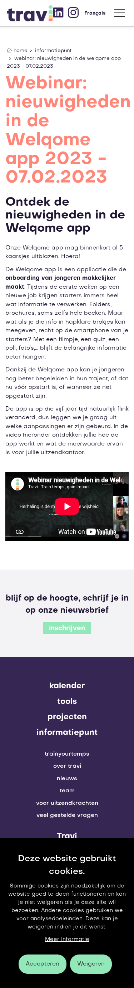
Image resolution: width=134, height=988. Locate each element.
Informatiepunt (67, 733)
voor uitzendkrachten (67, 803)
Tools (67, 702)
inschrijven (67, 629)
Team (67, 791)
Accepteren (42, 964)
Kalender (67, 686)
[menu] (119, 15)
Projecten (67, 717)
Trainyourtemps (67, 754)
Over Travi (67, 766)
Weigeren (91, 964)
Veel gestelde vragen (67, 815)
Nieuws (67, 779)
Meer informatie (67, 939)
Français (94, 13)
